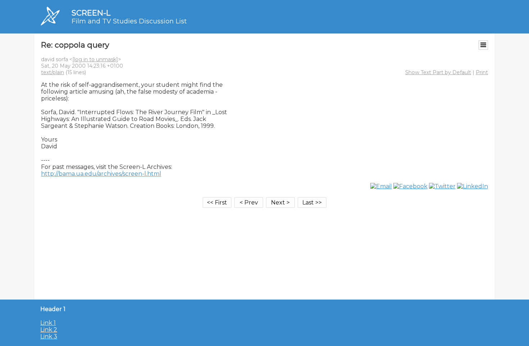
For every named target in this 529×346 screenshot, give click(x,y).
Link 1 (48, 322)
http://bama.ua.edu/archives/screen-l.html (101, 173)
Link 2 (48, 329)
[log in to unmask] (95, 59)
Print (482, 72)
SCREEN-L (91, 12)
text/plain (52, 72)
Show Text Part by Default (438, 72)
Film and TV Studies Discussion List (129, 21)
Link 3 (48, 336)
